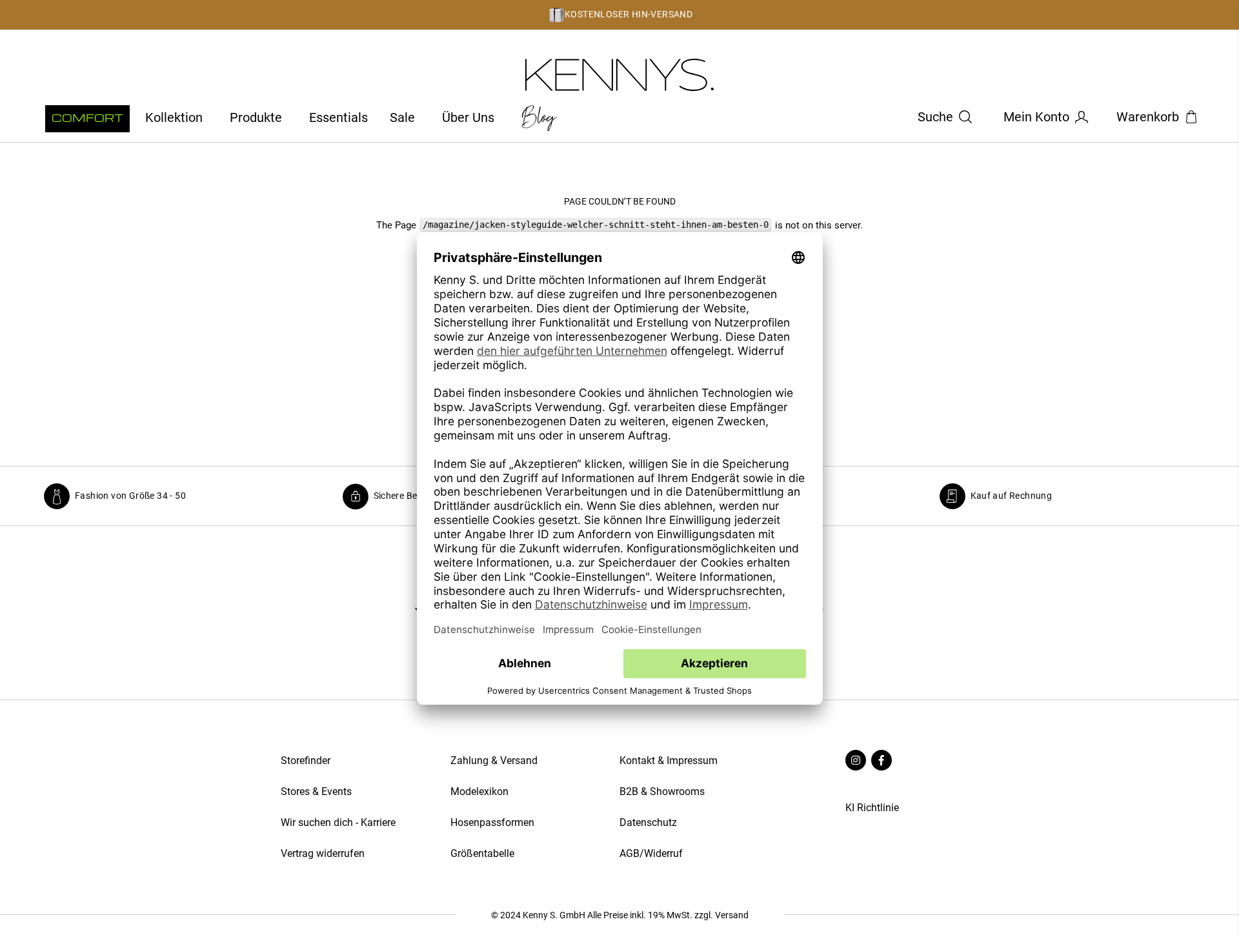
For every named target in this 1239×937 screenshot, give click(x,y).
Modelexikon (479, 791)
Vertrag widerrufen (324, 853)
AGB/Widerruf (651, 853)
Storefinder (305, 760)
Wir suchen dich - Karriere (338, 822)
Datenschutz (648, 822)
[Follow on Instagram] (855, 760)
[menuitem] (87, 118)
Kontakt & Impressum (669, 760)
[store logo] (619, 75)
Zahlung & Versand (494, 760)
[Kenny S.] (749, 118)
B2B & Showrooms (662, 791)
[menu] (303, 118)
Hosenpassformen (492, 822)
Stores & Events (316, 791)
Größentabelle (482, 853)
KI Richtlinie (872, 807)
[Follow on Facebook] (881, 760)
